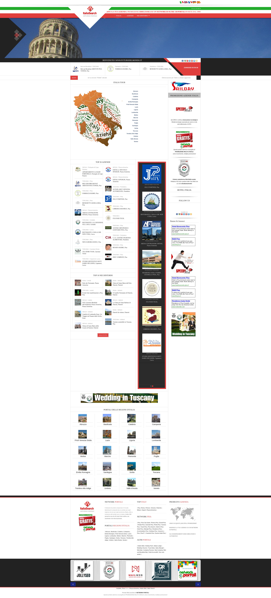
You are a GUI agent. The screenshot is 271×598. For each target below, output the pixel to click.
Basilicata (108, 424)
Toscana (156, 472)
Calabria (132, 424)
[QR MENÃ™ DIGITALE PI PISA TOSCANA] (109, 570)
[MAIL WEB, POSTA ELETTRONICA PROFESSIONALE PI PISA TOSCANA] (83, 570)
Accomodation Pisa (142, 531)
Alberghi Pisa (148, 529)
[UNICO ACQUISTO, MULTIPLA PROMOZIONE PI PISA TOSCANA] (135, 570)
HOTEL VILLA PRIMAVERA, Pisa (151, 243)
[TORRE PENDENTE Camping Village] (150, 284)
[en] (186, 2)
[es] (198, 2)
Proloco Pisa (154, 522)
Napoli (144, 510)
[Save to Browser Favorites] (196, 61)
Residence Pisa (157, 529)
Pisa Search (151, 527)
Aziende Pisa (149, 525)
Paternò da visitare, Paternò (121, 312)
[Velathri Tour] (150, 314)
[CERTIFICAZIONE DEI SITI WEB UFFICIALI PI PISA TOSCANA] (187, 570)
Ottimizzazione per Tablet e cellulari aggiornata (143, 78)
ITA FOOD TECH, (118, 218)
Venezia (153, 508)
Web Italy (139, 550)
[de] (194, 2)
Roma (143, 508)
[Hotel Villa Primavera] (150, 230)
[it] (182, 2)
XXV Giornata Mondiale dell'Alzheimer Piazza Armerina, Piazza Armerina (92, 304)
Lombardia (156, 440)
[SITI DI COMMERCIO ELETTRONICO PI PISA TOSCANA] (161, 570)
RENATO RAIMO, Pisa (120, 247)
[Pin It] (192, 61)
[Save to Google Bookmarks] (185, 61)
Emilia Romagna (83, 472)
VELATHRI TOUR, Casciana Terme (151, 327)
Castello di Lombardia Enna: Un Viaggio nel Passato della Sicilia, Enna (92, 316)
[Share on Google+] (187, 61)
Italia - (119, 16)
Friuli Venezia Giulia (83, 440)
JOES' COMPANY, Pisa (120, 257)
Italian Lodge (158, 546)
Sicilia (131, 472)
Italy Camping (159, 550)
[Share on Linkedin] (189, 61)
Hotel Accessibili (153, 552)
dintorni (90, 312)
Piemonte (132, 456)
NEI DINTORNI (142, 16)
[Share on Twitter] (194, 61)
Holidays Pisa (153, 531)
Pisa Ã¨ (143, 533)
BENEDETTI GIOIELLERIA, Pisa (126, 69)
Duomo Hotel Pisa (160, 533)
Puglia (156, 456)
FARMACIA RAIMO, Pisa (89, 69)
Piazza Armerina (93, 210)
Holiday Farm (149, 546)
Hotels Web (141, 546)
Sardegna (107, 472)
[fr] (190, 2)
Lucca (91, 230)
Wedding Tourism (142, 548)
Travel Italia (151, 548)
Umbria (107, 488)
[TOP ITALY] (150, 176)
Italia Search (196, 8)
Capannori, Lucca (95, 259)
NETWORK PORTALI (143, 592)
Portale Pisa (141, 525)
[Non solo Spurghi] (150, 341)
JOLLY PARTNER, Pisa (120, 199)
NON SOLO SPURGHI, (150, 354)
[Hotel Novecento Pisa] (150, 257)
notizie (90, 300)
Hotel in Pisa (159, 527)
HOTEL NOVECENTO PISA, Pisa (150, 271)
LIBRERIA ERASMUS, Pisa (121, 209)
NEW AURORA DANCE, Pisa (91, 242)
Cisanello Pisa (150, 533)
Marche (107, 456)
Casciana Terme (94, 249)
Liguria (132, 440)
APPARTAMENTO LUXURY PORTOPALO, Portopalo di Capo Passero (92, 174)
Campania (156, 424)
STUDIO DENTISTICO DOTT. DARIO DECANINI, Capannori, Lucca (92, 263)
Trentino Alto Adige (83, 488)
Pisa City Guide (145, 522)
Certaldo (92, 220)
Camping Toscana (148, 550)
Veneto (156, 488)
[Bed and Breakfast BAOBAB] (150, 201)
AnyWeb (118, 588)
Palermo (159, 508)
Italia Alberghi (160, 548)
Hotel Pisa (140, 529)
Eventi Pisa (162, 522)
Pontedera (123, 187)
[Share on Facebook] (182, 61)
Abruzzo (83, 424)
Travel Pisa (144, 527)
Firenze (148, 508)
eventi (89, 280)
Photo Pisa (157, 525)
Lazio (107, 440)
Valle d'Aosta (132, 488)
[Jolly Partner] (150, 368)
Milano (139, 510)
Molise (83, 456)
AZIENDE (130, 16)
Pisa (91, 181)
